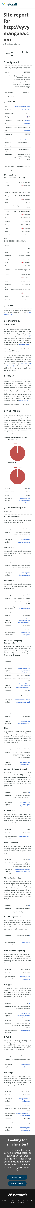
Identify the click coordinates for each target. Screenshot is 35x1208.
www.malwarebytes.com (23, 871)
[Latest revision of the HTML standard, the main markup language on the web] (29, 1020)
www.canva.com (25, 541)
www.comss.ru (26, 942)
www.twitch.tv (26, 1101)
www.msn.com (26, 607)
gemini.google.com (25, 574)
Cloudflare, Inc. (26, 110)
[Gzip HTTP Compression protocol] (29, 935)
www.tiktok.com (25, 1064)
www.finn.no (19, 1113)
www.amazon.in (25, 670)
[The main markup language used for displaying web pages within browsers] (29, 1003)
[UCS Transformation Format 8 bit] (29, 905)
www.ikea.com (26, 979)
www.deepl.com (25, 539)
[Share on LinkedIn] (27, 52)
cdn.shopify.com (25, 502)
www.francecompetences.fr (22, 869)
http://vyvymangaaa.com (22, 106)
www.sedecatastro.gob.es (23, 702)
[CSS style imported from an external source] (29, 1105)
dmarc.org (22, 400)
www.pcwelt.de (26, 873)
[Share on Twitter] (17, 52)
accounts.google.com (24, 575)
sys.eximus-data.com (24, 608)
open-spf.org (23, 344)
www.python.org (25, 701)
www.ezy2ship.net (25, 1115)
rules (27, 336)
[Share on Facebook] (22, 52)
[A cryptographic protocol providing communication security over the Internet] (29, 562)
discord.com (26, 804)
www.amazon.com (25, 1127)
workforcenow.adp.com (23, 1015)
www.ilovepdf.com (25, 802)
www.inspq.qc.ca (25, 685)
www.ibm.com (26, 634)
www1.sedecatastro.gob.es (22, 699)
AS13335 (26, 124)
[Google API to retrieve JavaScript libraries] (29, 675)
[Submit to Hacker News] (12, 55)
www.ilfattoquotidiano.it (23, 684)
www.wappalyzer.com (24, 542)
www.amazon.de (25, 944)
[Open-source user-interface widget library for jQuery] (29, 690)
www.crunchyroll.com (24, 622)
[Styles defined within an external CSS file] (29, 1118)
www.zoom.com (25, 721)
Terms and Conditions (17, 1202)
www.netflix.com (25, 1129)
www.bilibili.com (25, 1013)
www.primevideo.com (24, 668)
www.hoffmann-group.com (22, 1066)
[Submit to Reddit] (12, 52)
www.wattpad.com (25, 762)
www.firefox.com (25, 720)
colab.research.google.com (23, 687)
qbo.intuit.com (26, 1017)
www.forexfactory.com (24, 723)
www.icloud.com (25, 632)
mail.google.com (25, 1030)
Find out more (17, 1177)
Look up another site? (13, 44)
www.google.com (25, 1130)
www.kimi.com (26, 978)
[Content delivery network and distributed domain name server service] (29, 529)
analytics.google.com (24, 672)
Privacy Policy (26, 1201)
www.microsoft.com (24, 618)
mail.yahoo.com (25, 572)
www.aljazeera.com (25, 764)
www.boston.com (25, 761)
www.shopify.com (25, 498)
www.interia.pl (26, 636)
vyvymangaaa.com (25, 139)
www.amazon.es (25, 946)
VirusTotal (26, 120)
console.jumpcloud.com (23, 806)
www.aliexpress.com (24, 1100)
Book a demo (17, 1183)
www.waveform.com (24, 500)
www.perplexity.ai (25, 976)
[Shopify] (29, 488)
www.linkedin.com (25, 1067)
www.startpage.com (24, 620)
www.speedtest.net (24, 1098)
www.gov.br (26, 1113)
